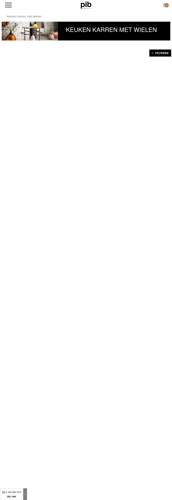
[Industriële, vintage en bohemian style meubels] (86, 5)
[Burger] (8, 5)
